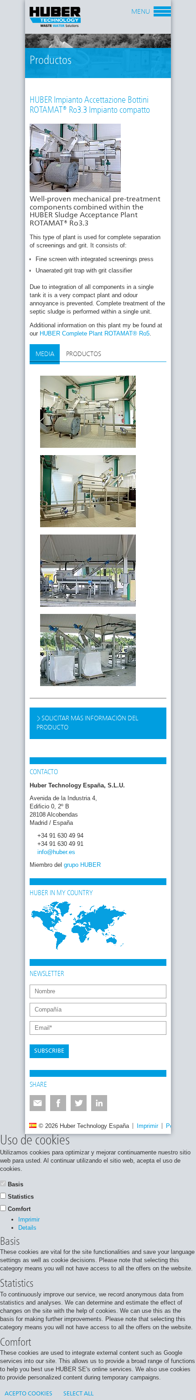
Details (27, 1227)
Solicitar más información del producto (87, 722)
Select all (78, 1394)
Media (45, 354)
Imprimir (147, 1126)
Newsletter (47, 974)
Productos (83, 354)
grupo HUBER (82, 864)
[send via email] (38, 1103)
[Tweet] (79, 1103)
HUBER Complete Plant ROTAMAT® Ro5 (95, 333)
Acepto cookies (28, 1394)
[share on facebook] (58, 1103)
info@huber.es (56, 852)
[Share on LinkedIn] (99, 1103)
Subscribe (49, 1051)
